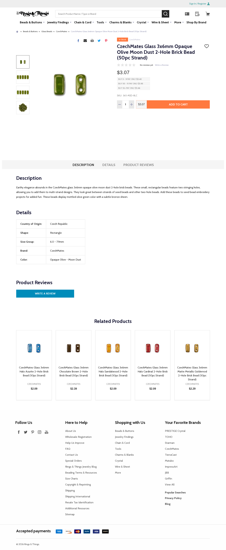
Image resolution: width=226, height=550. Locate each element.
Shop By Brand (196, 22)
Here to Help (76, 422)
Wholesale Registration (78, 436)
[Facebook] (78, 41)
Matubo (169, 460)
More (177, 22)
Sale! (174, 14)
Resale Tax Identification (79, 502)
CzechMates (134, 39)
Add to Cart (178, 104)
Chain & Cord (82, 22)
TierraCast (171, 454)
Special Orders (73, 460)
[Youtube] (46, 432)
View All (170, 484)
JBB (167, 472)
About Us (70, 430)
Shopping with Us (130, 422)
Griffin (168, 478)
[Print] (92, 41)
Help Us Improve (74, 442)
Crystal (141, 22)
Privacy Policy (173, 498)
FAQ (67, 448)
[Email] (85, 41)
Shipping (70, 490)
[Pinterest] (106, 41)
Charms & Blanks (120, 22)
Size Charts (71, 478)
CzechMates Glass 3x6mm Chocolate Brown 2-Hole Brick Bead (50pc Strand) (74, 371)
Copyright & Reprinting (78, 484)
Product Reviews (138, 165)
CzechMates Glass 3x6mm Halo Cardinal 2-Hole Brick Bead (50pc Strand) (153, 371)
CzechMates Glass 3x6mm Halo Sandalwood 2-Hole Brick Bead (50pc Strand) (113, 371)
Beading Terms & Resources (81, 472)
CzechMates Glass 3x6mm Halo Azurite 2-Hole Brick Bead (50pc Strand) (34, 371)
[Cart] (207, 14)
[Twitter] (99, 41)
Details (108, 165)
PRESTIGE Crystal (175, 430)
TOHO (168, 436)
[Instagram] (39, 432)
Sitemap (70, 514)
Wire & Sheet (160, 22)
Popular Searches (175, 492)
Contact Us (71, 454)
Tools (100, 22)
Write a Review (162, 65)
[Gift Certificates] (187, 14)
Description (83, 165)
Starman (170, 442)
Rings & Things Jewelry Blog (81, 466)
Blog (168, 503)
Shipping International (77, 496)
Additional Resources (77, 508)
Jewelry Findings (58, 22)
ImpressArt (171, 466)
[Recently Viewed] (197, 14)
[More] (44, 22)
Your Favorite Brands (183, 422)
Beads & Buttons (31, 22)
